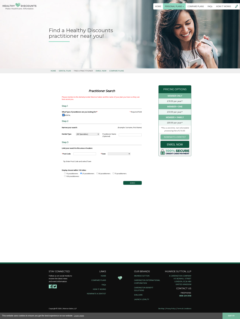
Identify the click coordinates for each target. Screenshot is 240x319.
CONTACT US (183, 288)
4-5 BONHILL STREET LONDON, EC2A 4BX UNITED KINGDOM (182, 281)
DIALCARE (138, 295)
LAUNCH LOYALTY (141, 299)
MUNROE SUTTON (141, 276)
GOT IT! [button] (231, 316)
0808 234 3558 (185, 295)
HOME (158, 6)
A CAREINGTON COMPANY (180, 276)
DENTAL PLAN (65, 71)
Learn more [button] (79, 316)
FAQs (210, 6)
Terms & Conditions (184, 308)
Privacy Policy (171, 308)
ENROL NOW (101, 71)
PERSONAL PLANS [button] (173, 6)
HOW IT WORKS (223, 6)
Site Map (161, 308)
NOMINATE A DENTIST (175, 137)
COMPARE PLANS (196, 6)
